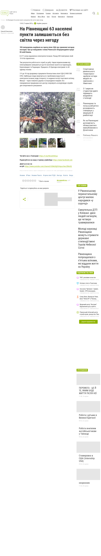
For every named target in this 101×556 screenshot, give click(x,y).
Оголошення (40, 13)
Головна (48, 13)
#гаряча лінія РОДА (49, 175)
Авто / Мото (41, 16)
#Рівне (28, 175)
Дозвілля (62, 10)
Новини (36, 10)
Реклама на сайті (80, 10)
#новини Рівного (37, 175)
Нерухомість (64, 13)
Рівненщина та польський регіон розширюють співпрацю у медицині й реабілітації (91, 109)
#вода (71, 175)
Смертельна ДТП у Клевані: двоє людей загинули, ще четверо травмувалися (87, 216)
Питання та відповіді (76, 13)
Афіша (33, 13)
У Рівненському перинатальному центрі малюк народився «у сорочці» (87, 197)
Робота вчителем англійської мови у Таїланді (87, 431)
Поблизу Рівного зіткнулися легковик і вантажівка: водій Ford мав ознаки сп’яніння (90, 141)
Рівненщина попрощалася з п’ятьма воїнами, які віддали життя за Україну (88, 260)
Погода (54, 16)
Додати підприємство (88, 322)
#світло (65, 175)
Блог (48, 16)
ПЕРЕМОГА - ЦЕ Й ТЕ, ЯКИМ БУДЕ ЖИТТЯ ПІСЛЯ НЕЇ (88, 390)
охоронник (84, 482)
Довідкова (70, 16)
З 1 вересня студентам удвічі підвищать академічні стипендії (90, 93)
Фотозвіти (56, 13)
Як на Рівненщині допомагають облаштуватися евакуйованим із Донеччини (90, 125)
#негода (59, 175)
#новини (22, 175)
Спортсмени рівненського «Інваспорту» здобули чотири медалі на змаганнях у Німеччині (90, 76)
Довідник (49, 10)
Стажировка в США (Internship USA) (87, 458)
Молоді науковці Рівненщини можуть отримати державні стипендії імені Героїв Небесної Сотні (88, 238)
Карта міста (61, 16)
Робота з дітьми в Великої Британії (88, 416)
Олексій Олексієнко (7, 31)
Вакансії (33, 16)
